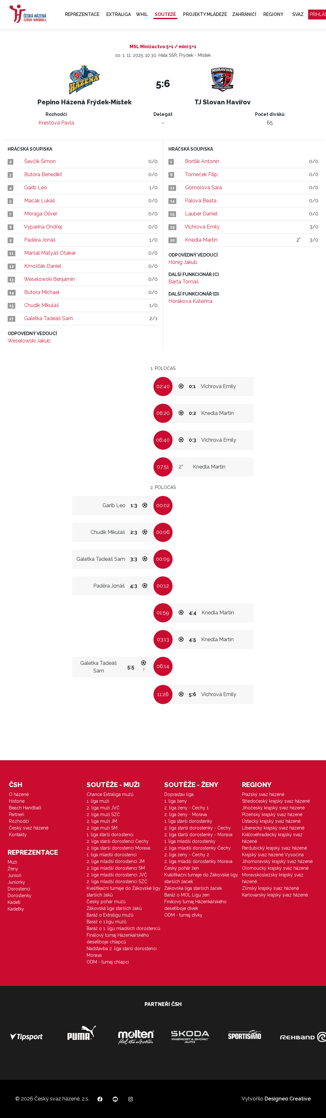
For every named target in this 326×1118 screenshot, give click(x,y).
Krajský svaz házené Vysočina (273, 854)
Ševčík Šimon (40, 161)
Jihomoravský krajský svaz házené (277, 861)
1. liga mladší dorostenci (112, 854)
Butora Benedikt (43, 174)
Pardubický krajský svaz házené (274, 848)
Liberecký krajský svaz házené (273, 827)
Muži (12, 862)
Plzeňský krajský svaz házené (272, 814)
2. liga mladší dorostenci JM (116, 861)
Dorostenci (19, 888)
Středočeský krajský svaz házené (276, 801)
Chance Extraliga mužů (110, 794)
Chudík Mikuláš (41, 305)
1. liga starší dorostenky (188, 821)
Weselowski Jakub (29, 341)
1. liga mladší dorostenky (190, 841)
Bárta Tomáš (183, 282)
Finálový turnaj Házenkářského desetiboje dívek (195, 905)
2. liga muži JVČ (103, 807)
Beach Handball (25, 807)
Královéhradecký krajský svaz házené (272, 838)
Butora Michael (42, 292)
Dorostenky (20, 895)
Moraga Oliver (40, 214)
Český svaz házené (28, 827)
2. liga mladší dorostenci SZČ (117, 881)
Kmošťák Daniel (42, 266)
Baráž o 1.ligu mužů (106, 921)
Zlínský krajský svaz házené (270, 888)
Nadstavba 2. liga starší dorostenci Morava (122, 952)
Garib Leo (35, 187)
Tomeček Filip (201, 174)
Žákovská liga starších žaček (193, 888)
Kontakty (18, 834)
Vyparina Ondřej (43, 227)
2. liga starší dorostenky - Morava (198, 834)
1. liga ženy (175, 801)
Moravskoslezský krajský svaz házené (272, 878)
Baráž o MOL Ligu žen (186, 894)
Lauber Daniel (201, 214)
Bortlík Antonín (202, 161)
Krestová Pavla (56, 123)
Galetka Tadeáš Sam (48, 318)
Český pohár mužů (106, 901)
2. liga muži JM (102, 821)
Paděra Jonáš (40, 240)
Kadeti (14, 902)
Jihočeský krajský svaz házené (273, 807)
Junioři (14, 875)
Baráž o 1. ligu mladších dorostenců (123, 928)
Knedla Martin (201, 240)
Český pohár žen (181, 868)
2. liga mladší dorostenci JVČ (117, 874)
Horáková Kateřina (190, 301)
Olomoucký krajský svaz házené (275, 868)
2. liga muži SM (102, 827)
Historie (17, 801)
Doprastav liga (179, 794)
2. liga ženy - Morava (185, 814)
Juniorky (16, 882)
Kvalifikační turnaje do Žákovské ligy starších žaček (201, 878)
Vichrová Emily (202, 227)
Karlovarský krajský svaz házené (275, 894)
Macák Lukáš (39, 201)
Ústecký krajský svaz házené (271, 821)
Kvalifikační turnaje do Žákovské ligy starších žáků (123, 891)
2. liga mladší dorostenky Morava (198, 861)
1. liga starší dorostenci (110, 834)
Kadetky (16, 909)
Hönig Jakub (182, 262)
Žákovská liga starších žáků (114, 908)
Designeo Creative (288, 1099)
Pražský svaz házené (263, 794)
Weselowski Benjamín (49, 279)
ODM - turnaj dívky (183, 915)
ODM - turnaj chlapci (108, 961)
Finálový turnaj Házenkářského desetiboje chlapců (118, 938)
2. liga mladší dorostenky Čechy (197, 848)
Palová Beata (200, 201)
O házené (19, 794)
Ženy (13, 868)
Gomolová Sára (203, 187)
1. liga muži (98, 801)
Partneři (16, 814)
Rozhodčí (19, 821)
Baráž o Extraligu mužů (110, 915)
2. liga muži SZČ (103, 814)
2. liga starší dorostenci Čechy (118, 841)
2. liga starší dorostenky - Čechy (197, 827)
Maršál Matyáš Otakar (50, 253)
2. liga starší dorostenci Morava (118, 848)
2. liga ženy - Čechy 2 (186, 854)
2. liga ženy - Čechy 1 (186, 807)
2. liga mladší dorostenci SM (116, 868)
